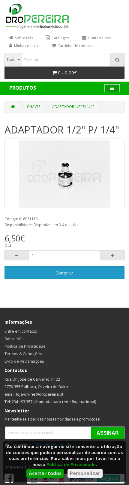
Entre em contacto (20, 331)
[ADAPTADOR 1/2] (64, 174)
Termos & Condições (23, 353)
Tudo (11, 59)
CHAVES (33, 106)
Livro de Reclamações (24, 361)
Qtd (7, 245)
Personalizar (85, 473)
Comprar (65, 273)
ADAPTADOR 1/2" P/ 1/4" (73, 106)
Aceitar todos (45, 473)
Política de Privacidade (71, 464)
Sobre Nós (14, 338)
